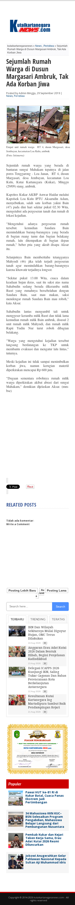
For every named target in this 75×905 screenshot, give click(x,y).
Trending (37, 619)
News (38, 45)
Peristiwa (49, 45)
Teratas (58, 619)
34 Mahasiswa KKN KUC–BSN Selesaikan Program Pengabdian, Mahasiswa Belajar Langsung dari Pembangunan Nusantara (44, 820)
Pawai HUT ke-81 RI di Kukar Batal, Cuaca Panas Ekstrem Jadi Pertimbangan (44, 797)
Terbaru (17, 619)
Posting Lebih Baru (22, 590)
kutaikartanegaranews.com (49, 897)
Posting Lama (56, 590)
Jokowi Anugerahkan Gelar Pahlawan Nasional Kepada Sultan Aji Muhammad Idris (45, 859)
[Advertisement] (37, 435)
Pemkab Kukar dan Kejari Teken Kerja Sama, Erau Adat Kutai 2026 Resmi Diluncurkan (44, 840)
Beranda (40, 593)
